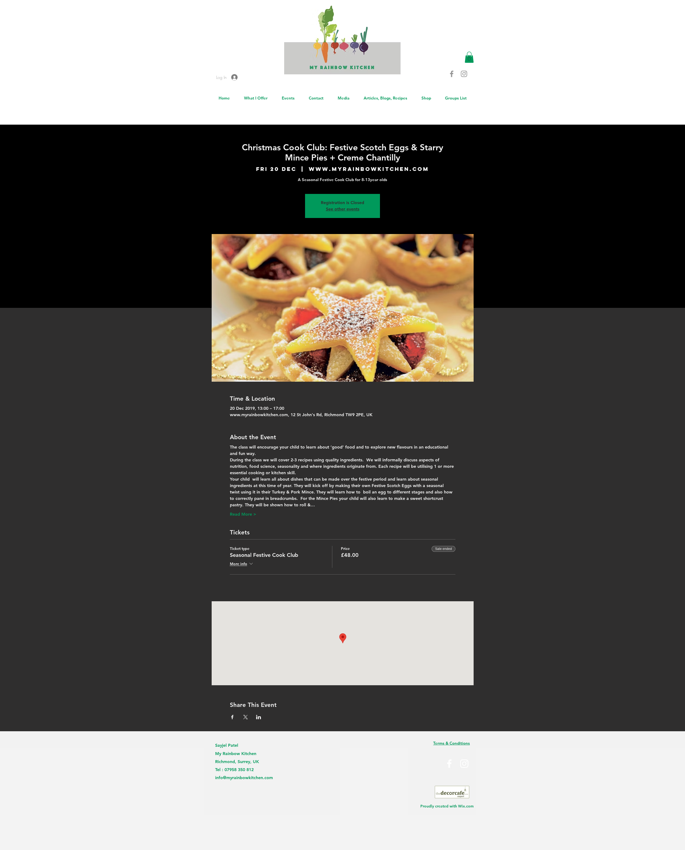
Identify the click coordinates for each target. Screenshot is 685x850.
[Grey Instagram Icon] (464, 74)
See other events (342, 209)
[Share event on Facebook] (232, 717)
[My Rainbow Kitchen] (464, 763)
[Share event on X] (245, 717)
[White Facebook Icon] (449, 763)
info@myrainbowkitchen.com (244, 777)
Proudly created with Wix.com (447, 806)
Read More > (243, 514)
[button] (469, 57)
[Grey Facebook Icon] (451, 74)
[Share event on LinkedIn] (258, 717)
